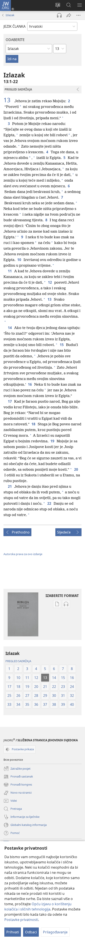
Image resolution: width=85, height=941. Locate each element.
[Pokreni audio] (59, 15)
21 (10, 486)
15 (62, 344)
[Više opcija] (78, 15)
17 (10, 401)
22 (49, 503)
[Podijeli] (69, 15)
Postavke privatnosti (21, 919)
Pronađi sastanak (18, 776)
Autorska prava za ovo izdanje (22, 554)
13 (8, 100)
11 (10, 271)
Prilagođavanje (55, 932)
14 (10, 327)
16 (30, 384)
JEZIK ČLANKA (14, 26)
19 (52, 441)
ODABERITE (15, 39)
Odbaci (31, 932)
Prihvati (12, 932)
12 (50, 282)
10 (19, 259)
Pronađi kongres (17, 784)
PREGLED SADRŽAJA (18, 661)
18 (33, 424)
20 (76, 469)
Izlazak (10, 15)
